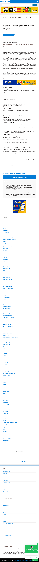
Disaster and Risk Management (8, 288)
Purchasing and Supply (6, 402)
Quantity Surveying (6, 404)
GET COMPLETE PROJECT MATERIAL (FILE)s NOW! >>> (14, 173)
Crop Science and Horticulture (7, 286)
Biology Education (5, 257)
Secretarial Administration (7, 416)
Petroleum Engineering (6, 375)
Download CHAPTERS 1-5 (8, 34)
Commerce (4, 275)
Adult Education (5, 230)
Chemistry (4, 270)
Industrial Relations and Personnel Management (10, 337)
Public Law (4, 398)
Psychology (4, 393)
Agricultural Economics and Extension (9, 237)
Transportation (5, 436)
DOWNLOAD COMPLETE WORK (19, 177)
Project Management (6, 391)
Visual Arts (4, 442)
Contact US (18, 560)
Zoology (4, 445)
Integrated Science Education (7, 342)
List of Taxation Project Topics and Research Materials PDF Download (15, 18)
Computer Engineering (6, 277)
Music (3, 366)
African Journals (5, 473)
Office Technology (5, 369)
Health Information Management (8, 326)
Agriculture (4, 241)
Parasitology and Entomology (7, 371)
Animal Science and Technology (8, 246)
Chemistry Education (6, 272)
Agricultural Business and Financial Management (10, 235)
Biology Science (5, 259)
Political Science (5, 386)
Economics (4, 512)
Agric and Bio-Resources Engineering (8, 234)
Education (4, 514)
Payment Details (5, 491)
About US (15, 560)
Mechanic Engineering (6, 360)
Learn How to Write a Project (7, 484)
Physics (4, 380)
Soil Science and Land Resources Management (10, 422)
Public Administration (6, 395)
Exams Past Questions (6, 482)
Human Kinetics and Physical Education (9, 331)
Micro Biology (5, 364)
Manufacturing (5, 353)
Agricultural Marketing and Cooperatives (9, 239)
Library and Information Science (8, 348)
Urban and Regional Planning (7, 438)
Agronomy (4, 243)
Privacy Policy (22, 560)
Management (5, 351)
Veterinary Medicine (6, 440)
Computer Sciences (6, 281)
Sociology (4, 420)
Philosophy (4, 378)
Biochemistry (5, 255)
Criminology (4, 284)
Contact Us (4, 489)
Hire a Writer (5, 475)
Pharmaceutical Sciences (7, 377)
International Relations (6, 344)
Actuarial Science (5, 228)
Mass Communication (6, 357)
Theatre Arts (5, 431)
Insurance (4, 340)
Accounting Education (6, 226)
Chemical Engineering (6, 268)
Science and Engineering (6, 409)
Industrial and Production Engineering (9, 339)
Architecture (5, 250)
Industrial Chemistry (6, 335)
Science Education (5, 411)
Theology (4, 433)
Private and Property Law (7, 389)
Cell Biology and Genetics (7, 266)
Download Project (5, 480)
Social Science (5, 418)
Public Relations (5, 400)
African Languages (6, 232)
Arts (3, 252)
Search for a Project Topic (7, 478)
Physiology (4, 382)
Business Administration (7, 264)
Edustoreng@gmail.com (8, 535)
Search (35, 4)
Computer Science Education (7, 279)
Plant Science (5, 384)
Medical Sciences (5, 362)
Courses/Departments (6, 471)
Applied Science (5, 248)
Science (4, 415)
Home (3, 18)
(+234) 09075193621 (9, 533)
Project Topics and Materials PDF (8, 523)
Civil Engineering (5, 273)
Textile (4, 429)
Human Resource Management (7, 333)
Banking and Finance (6, 505)
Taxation (4, 427)
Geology (4, 322)
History (4, 328)
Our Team (4, 487)
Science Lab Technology (6, 413)
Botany (4, 261)
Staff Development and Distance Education (9, 424)
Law (3, 346)
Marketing (4, 355)
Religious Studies (5, 407)
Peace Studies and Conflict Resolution (9, 373)
